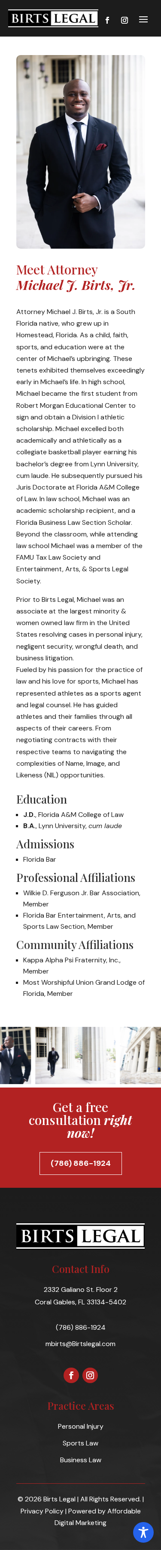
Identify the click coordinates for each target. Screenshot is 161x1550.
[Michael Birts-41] (74, 1081)
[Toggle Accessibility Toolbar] (143, 1532)
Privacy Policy (42, 1511)
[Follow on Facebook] (107, 20)
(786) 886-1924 (81, 1163)
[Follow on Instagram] (124, 20)
